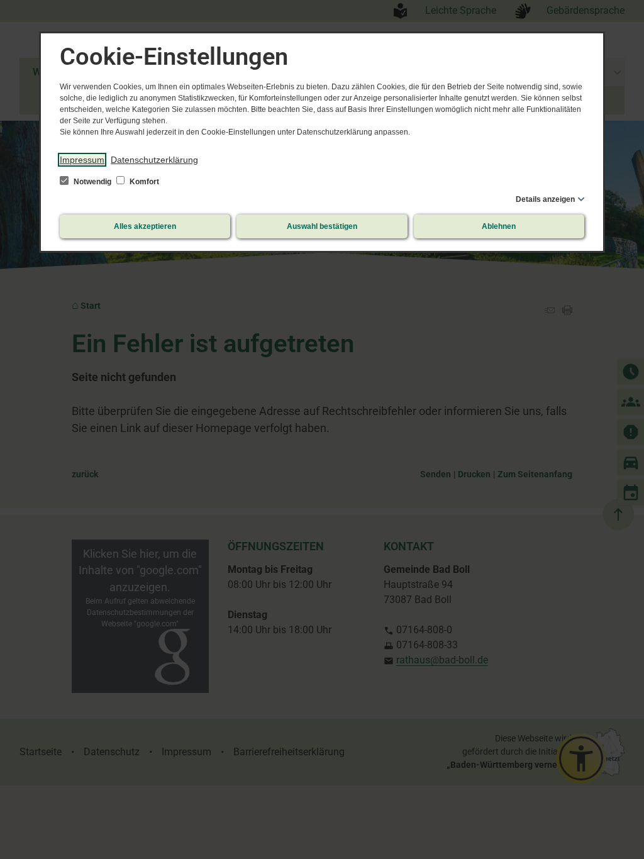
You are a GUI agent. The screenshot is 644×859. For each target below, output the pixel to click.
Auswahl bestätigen (322, 226)
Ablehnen (499, 226)
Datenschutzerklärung (154, 160)
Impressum (82, 160)
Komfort (143, 181)
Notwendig (92, 181)
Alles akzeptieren (145, 226)
